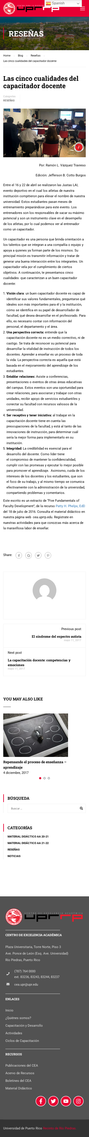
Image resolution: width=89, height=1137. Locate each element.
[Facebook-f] (41, 1101)
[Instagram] (78, 1101)
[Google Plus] (28, 555)
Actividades (13, 1033)
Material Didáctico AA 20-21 (28, 836)
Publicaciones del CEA (21, 1065)
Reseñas (8, 100)
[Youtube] (66, 1101)
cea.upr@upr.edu (26, 984)
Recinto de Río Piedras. (59, 1128)
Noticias (14, 856)
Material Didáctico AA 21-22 (28, 843)
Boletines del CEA (18, 1081)
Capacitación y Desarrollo (24, 1026)
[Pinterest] (48, 555)
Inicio (9, 1010)
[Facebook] (19, 555)
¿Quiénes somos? (18, 1018)
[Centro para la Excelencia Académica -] (31, 9)
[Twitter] (38, 555)
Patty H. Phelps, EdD (70, 506)
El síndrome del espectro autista (56, 636)
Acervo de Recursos (19, 1073)
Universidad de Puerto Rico (22, 1128)
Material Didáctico (18, 1088)
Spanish (58, 3)
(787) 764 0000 (24, 971)
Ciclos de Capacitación (22, 1041)
